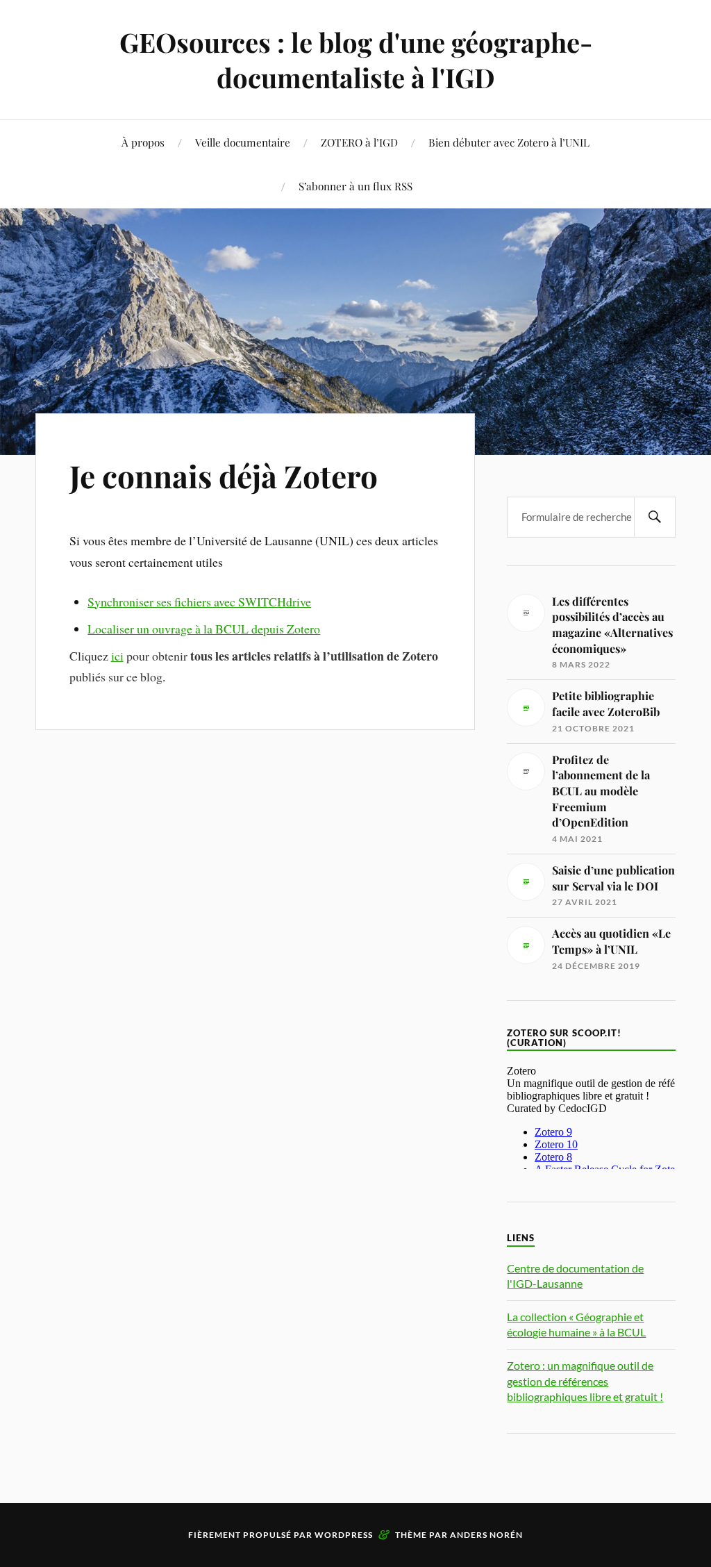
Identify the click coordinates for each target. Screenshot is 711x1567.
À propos (143, 142)
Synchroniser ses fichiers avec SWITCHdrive (199, 601)
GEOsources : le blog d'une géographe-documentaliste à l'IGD (355, 59)
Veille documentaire (242, 142)
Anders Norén (486, 1534)
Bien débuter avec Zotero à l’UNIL (508, 142)
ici (117, 655)
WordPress (344, 1534)
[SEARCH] (655, 517)
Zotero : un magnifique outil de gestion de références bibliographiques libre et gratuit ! (585, 1381)
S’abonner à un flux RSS (355, 186)
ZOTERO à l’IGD (359, 142)
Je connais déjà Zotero (223, 475)
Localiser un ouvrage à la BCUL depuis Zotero (203, 628)
